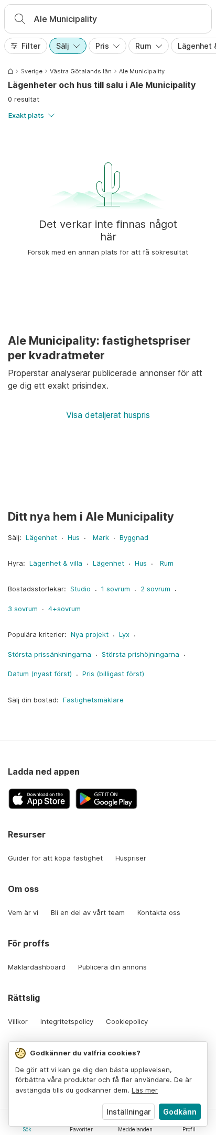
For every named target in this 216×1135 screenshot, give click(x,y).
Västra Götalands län (81, 71)
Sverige (31, 71)
